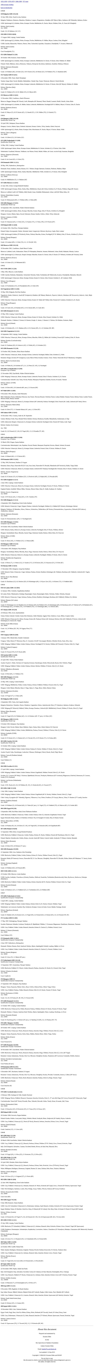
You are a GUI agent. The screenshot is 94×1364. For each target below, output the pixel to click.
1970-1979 (11, 1)
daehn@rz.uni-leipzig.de (49, 1349)
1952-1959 (4, 1)
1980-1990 (18, 1)
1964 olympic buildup (7, 4)
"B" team (25, 1)
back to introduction (6, 8)
